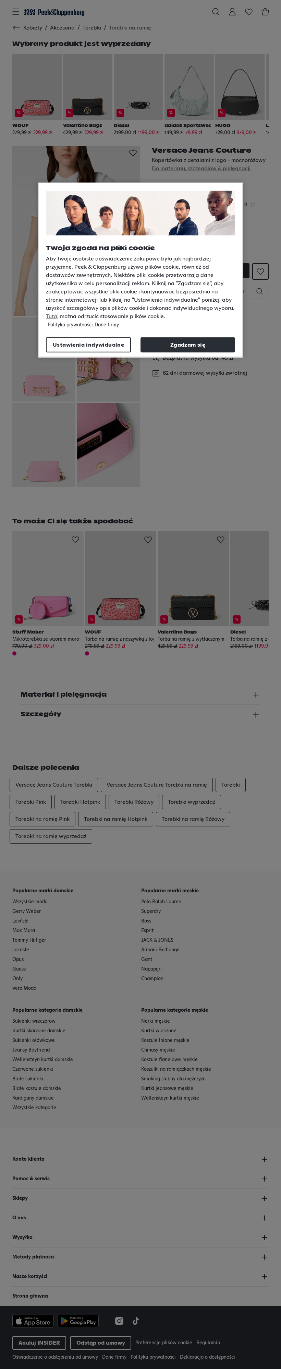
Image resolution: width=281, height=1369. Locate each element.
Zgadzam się (187, 344)
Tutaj (52, 316)
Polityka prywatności (70, 324)
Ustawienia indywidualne (88, 344)
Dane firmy (107, 324)
